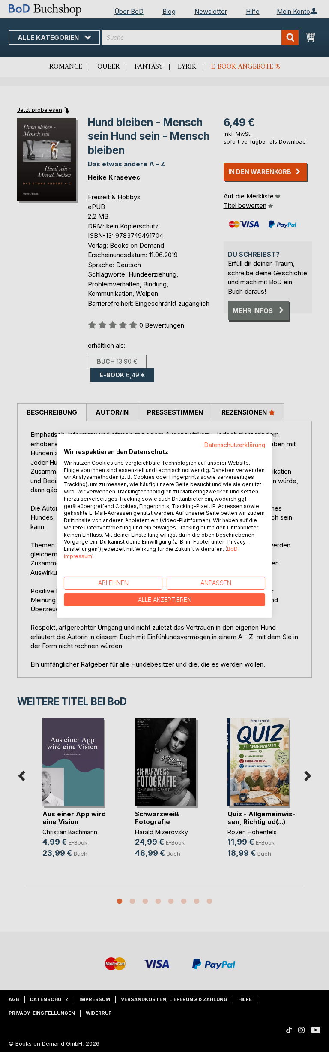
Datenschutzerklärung (234, 445)
